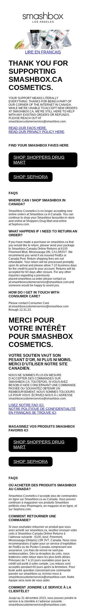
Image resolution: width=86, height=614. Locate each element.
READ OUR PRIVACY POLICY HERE (36, 132)
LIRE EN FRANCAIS (43, 52)
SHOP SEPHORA (30, 176)
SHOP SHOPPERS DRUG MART (38, 160)
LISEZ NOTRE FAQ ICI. (26, 405)
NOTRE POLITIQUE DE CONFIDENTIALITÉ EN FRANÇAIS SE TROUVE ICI (42, 411)
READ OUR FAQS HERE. (28, 128)
